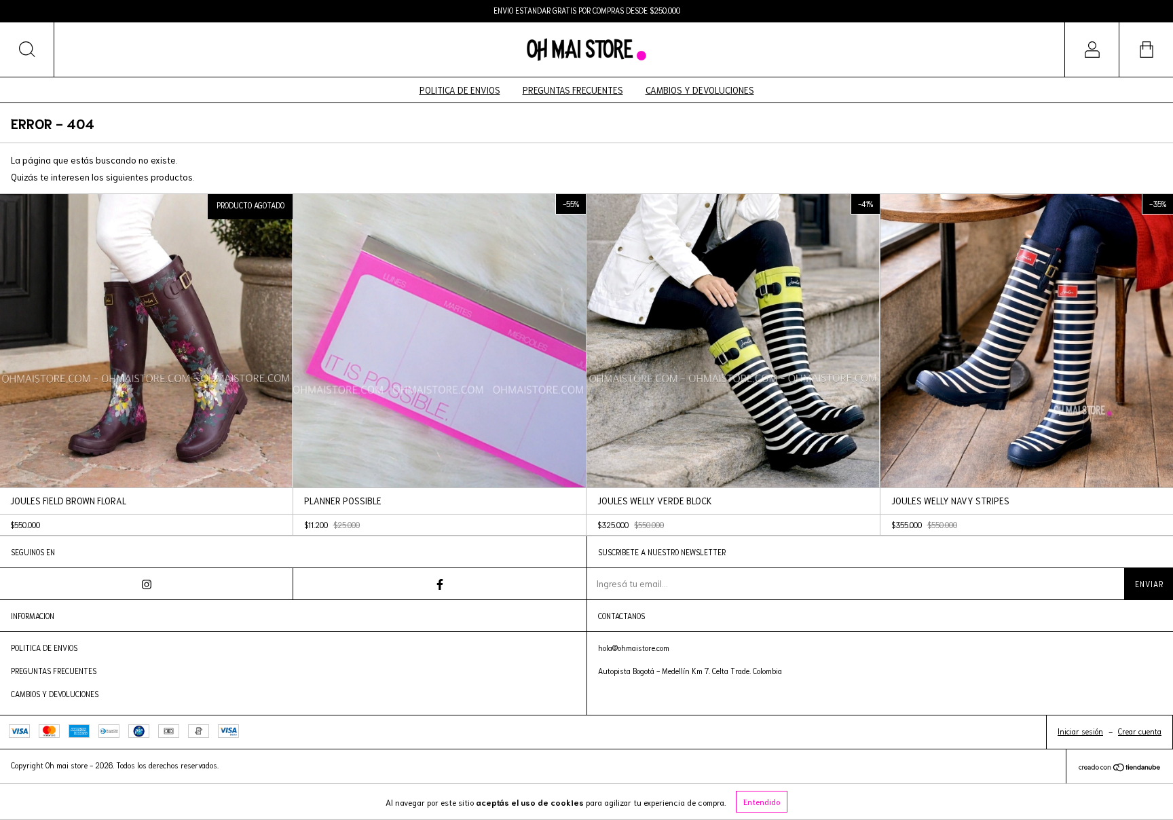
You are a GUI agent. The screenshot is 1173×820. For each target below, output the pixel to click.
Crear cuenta (1139, 731)
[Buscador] (27, 49)
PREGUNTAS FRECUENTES (573, 90)
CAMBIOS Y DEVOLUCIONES (700, 90)
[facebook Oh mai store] (440, 583)
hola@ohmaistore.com (633, 647)
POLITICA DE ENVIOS (460, 90)
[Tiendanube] (1119, 768)
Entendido (761, 801)
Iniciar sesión (1080, 731)
